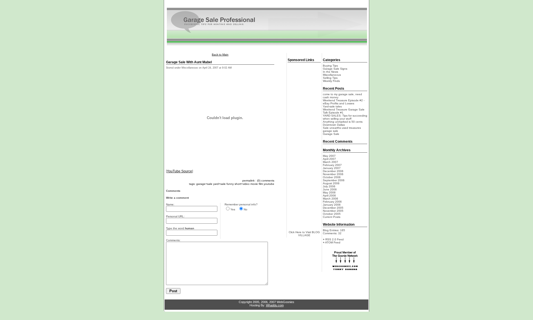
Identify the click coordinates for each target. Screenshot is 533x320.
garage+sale (204, 183)
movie (254, 183)
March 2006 (330, 198)
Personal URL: (175, 216)
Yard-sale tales (332, 106)
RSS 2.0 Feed (334, 239)
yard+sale (219, 183)
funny (230, 183)
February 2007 (332, 165)
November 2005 (333, 210)
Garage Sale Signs (335, 68)
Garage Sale (331, 133)
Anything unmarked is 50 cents (343, 121)
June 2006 (330, 189)
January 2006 (332, 204)
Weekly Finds (331, 80)
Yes (232, 209)
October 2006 (332, 177)
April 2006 (329, 195)
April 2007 (329, 158)
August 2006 (331, 183)
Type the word (180, 228)
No (245, 209)
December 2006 (333, 171)
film (261, 183)
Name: (170, 204)
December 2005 (333, 207)
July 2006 (329, 186)
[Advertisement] (266, 5)
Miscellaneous (332, 74)
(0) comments (265, 180)
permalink (248, 180)
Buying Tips (330, 65)
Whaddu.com (275, 305)
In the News (330, 71)
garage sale (330, 130)
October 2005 (332, 213)
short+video (242, 183)
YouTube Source (179, 171)
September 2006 (334, 180)
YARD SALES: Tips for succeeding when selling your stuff (345, 117)
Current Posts (331, 216)
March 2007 (330, 161)
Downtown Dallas (334, 124)
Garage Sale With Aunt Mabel (189, 62)
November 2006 (333, 174)
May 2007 (329, 155)
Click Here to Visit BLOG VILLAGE (304, 234)
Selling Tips (330, 77)
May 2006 (329, 192)
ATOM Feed (332, 242)
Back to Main (220, 54)
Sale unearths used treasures (342, 127)
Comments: (173, 240)
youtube (269, 183)
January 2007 (332, 168)
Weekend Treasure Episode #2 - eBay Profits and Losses (343, 102)
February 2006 (332, 201)
